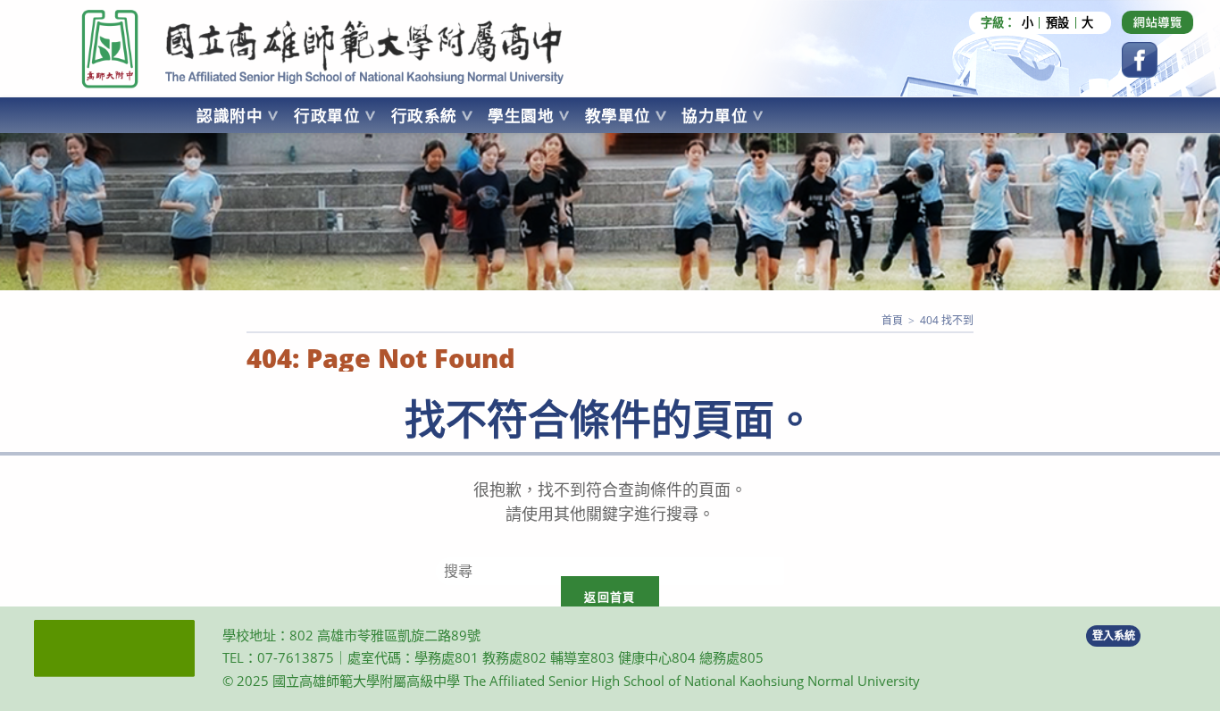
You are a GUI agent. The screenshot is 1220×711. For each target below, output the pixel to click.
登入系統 (1113, 635)
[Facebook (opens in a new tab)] (1139, 60)
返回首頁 (609, 597)
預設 (1057, 23)
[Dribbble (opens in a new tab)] (1157, 22)
